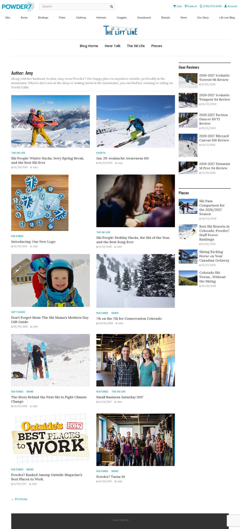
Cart (179, 6)
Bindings (43, 17)
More (184, 17)
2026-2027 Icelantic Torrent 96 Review (214, 77)
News (115, 313)
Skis (7, 17)
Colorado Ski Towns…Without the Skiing (212, 276)
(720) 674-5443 (212, 6)
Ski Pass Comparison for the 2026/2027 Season (212, 207)
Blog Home (89, 46)
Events (101, 152)
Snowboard (144, 17)
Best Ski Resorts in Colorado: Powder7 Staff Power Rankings (214, 232)
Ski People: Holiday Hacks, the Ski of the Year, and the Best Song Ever (133, 239)
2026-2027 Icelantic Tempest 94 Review (214, 97)
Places (156, 46)
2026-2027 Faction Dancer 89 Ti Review (213, 119)
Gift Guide (18, 312)
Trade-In (192, 6)
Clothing (81, 17)
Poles (62, 17)
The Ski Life (136, 46)
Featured (17, 236)
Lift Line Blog (227, 17)
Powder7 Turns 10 (110, 476)
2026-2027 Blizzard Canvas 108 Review (214, 138)
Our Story (203, 17)
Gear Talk (112, 46)
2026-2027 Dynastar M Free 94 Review (214, 166)
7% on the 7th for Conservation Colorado (129, 318)
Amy (35, 167)
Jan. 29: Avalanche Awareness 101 (122, 158)
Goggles (122, 17)
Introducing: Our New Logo (33, 241)
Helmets (101, 17)
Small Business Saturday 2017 (119, 397)
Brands (165, 17)
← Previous (19, 499)
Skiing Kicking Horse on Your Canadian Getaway (214, 256)
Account (232, 6)
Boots (24, 17)
